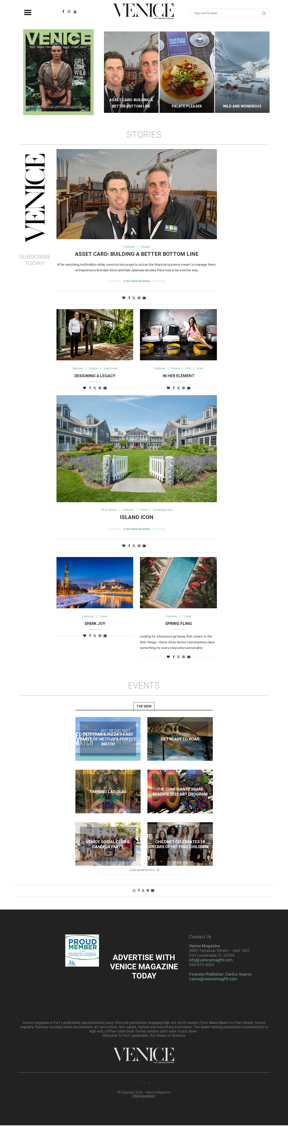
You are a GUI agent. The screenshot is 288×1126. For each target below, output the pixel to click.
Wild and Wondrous (186, 106)
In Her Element (178, 375)
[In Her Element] (178, 334)
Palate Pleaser (131, 106)
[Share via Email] (144, 298)
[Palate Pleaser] (131, 72)
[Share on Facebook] (129, 298)
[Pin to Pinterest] (139, 298)
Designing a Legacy (94, 375)
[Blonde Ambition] (242, 72)
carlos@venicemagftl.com (213, 979)
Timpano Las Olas (108, 791)
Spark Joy (94, 623)
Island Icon (136, 517)
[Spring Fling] (178, 582)
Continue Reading (136, 281)
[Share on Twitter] (133, 298)
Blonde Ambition (242, 106)
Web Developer (144, 1096)
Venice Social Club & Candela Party (108, 844)
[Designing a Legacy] (94, 334)
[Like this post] (123, 298)
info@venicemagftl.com (211, 960)
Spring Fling (178, 623)
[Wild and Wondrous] (187, 72)
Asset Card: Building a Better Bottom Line (136, 254)
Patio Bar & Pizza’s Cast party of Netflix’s (108, 739)
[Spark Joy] (94, 582)
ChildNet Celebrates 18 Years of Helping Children (180, 844)
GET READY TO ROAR (180, 739)
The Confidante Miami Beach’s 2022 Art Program (180, 791)
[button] (112, 72)
